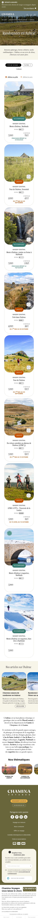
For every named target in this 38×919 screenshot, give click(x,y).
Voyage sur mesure (19, 822)
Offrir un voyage (19, 831)
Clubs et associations (19, 839)
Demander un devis (19, 801)
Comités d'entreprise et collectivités (19, 835)
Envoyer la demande (30, 866)
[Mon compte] (31, 15)
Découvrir (20, 706)
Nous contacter (19, 826)
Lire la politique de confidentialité (10, 911)
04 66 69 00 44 (19, 805)
